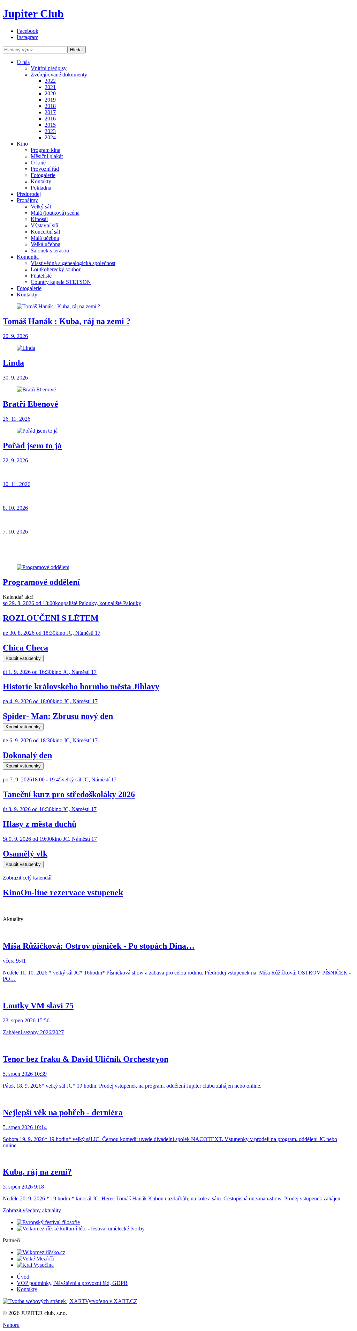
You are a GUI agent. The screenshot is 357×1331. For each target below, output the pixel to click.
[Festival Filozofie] (48, 1222)
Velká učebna (45, 244)
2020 (50, 93)
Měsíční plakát (47, 156)
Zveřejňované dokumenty (59, 75)
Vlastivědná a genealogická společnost (73, 263)
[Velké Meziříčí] (35, 1259)
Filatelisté (41, 276)
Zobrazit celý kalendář (27, 878)
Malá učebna (45, 238)
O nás (23, 62)
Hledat (76, 49)
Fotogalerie (43, 175)
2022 (50, 81)
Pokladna (41, 188)
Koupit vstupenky (23, 658)
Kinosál (39, 219)
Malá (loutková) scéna (55, 213)
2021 (50, 87)
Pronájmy (27, 200)
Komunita (28, 257)
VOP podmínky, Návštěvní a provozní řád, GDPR (72, 1283)
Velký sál (41, 206)
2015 (50, 125)
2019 (50, 100)
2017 (50, 112)
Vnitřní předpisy (49, 68)
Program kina (45, 150)
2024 (50, 137)
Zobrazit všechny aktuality (32, 1210)
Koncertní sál (45, 232)
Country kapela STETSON (61, 282)
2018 (50, 106)
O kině (38, 163)
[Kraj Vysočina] (35, 1265)
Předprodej (29, 194)
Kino (22, 144)
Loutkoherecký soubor (56, 269)
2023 (50, 131)
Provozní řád (45, 169)
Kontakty (41, 181)
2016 (50, 119)
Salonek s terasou (50, 250)
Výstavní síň (44, 225)
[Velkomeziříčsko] (41, 1252)
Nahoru (11, 1325)
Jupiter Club (33, 13)
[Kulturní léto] (81, 1228)
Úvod (23, 1277)
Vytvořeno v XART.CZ (111, 1301)
